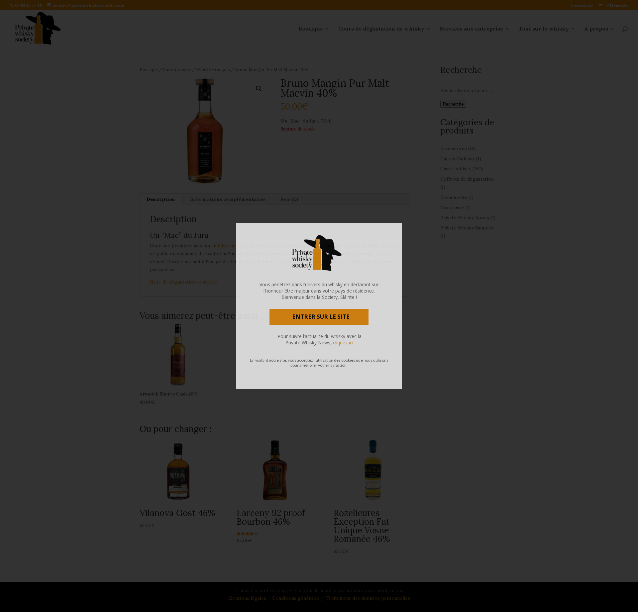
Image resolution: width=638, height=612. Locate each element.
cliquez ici (343, 342)
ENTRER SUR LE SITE (321, 316)
